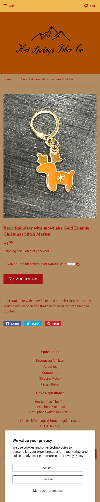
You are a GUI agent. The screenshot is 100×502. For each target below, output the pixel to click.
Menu (13, 6)
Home (7, 79)
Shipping (9, 251)
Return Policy (50, 384)
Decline (48, 479)
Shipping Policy (50, 378)
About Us (50, 366)
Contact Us (50, 372)
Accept (48, 468)
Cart (93, 6)
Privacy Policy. (73, 456)
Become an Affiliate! (50, 360)
